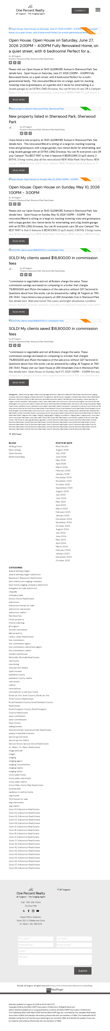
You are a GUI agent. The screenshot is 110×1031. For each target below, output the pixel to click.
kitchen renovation (21, 401)
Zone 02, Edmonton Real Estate (79, 420)
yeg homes (14, 795)
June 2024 (61, 536)
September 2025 (64, 487)
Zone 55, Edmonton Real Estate (24, 857)
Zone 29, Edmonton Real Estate (24, 843)
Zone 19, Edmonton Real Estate (35, 424)
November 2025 (64, 481)
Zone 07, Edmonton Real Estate (35, 422)
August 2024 (62, 529)
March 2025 (62, 508)
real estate (52, 406)
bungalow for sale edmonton (54, 397)
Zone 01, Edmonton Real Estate (57, 420)
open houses (14, 406)
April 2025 (61, 505)
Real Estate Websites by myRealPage (78, 986)
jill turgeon (14, 626)
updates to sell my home (86, 418)
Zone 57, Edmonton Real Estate (57, 429)
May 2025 (61, 501)
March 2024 (62, 546)
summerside (72, 418)
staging (40, 415)
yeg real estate (34, 420)
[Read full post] (55, 32)
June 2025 (61, 498)
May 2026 (61, 460)
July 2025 (60, 494)
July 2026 (60, 453)
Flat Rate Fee (67, 399)
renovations (66, 406)
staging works (86, 415)
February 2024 (63, 550)
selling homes (74, 411)
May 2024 (61, 539)
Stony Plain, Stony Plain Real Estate (55, 418)
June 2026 (61, 456)
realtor (59, 406)
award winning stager (26, 394)
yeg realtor (43, 420)
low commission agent (77, 401)
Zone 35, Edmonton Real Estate (57, 427)
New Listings (15, 449)
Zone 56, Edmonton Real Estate (35, 429)
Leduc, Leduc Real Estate (47, 401)
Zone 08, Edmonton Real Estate (57, 422)
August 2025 (62, 491)
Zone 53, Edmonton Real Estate (79, 427)
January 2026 (62, 474)
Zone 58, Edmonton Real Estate (79, 429)
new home (75, 404)
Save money (64, 411)
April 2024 (61, 543)
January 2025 (62, 515)
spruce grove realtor (57, 413)
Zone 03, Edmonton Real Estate (24, 816)
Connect (80, 11)
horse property (78, 399)
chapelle (68, 397)
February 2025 (63, 512)
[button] (80, 11)
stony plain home (17, 774)
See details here (18, 301)
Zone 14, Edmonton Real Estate (79, 422)
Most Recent (62, 446)
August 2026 (62, 449)
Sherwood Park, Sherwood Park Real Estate (35, 59)
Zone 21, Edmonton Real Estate (57, 424)
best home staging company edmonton (30, 397)
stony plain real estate (21, 418)
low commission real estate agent (25, 647)
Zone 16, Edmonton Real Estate (24, 830)
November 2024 (64, 522)
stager (34, 415)
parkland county (25, 406)
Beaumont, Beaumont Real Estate (69, 394)
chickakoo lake (77, 397)
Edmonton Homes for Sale (25, 399)
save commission (39, 411)
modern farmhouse (41, 404)
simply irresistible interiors (26, 413)
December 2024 (64, 519)
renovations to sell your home (81, 406)
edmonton (12, 399)
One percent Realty (94, 404)
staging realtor (76, 415)
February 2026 (63, 470)
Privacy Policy (56, 986)
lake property (33, 401)
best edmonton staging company (25, 581)
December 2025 (64, 477)
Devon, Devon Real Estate (90, 397)
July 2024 (61, 532)
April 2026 (61, 463)
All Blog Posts (15, 446)
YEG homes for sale (21, 420)
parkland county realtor (40, 406)
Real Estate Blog (17, 456)
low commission (62, 401)
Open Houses (15, 453)
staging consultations (62, 415)
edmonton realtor (56, 399)
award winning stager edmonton (46, 394)
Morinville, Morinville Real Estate (60, 404)
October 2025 (63, 484)
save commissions (52, 411)
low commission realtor (26, 404)
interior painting (89, 399)
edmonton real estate (42, 399)
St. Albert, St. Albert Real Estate (24, 747)
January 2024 (63, 553)
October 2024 (63, 525)
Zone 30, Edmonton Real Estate (35, 427)
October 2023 (63, 560)
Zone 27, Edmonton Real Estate (78, 424)
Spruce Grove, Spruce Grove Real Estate (78, 413)
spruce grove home (43, 413)
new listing (84, 404)
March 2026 (62, 467)
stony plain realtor (36, 418)
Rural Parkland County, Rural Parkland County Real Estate (65, 408)
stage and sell (27, 415)
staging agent (49, 415)
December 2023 (64, 557)
